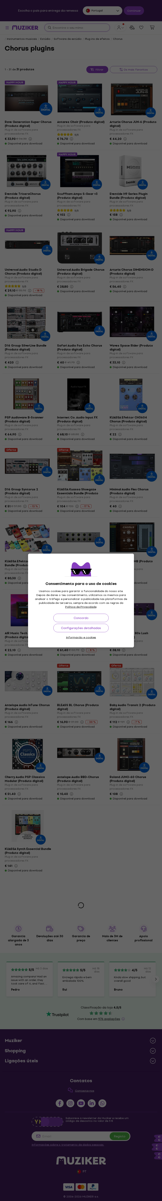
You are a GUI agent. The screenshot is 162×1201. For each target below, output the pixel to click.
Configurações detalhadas (81, 628)
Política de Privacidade (80, 607)
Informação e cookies (81, 637)
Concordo (81, 617)
